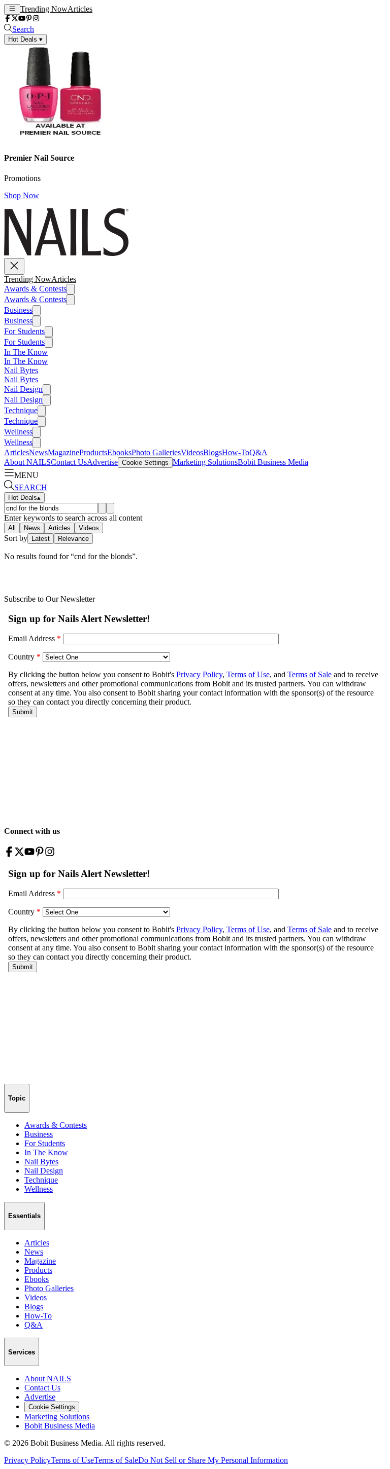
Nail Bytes (21, 370)
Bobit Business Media (273, 462)
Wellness (18, 431)
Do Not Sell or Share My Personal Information (213, 1460)
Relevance (73, 538)
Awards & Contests (35, 288)
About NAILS (27, 462)
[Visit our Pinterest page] (28, 19)
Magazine (63, 452)
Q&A (258, 452)
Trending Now (44, 9)
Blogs (212, 452)
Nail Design (23, 389)
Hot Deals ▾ (25, 39)
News (38, 452)
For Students (24, 331)
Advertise (102, 462)
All (12, 528)
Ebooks (119, 452)
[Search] (102, 508)
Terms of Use (72, 1460)
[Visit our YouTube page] (21, 19)
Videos (192, 452)
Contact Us (69, 462)
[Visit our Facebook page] (7, 19)
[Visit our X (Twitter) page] (14, 19)
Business (18, 310)
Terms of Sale (116, 1460)
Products (93, 452)
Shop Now (21, 195)
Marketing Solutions (205, 462)
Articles (80, 9)
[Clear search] (110, 508)
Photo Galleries (156, 452)
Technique (21, 410)
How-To (235, 452)
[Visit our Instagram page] (36, 19)
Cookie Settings (145, 462)
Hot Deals (24, 497)
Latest (40, 538)
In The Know (26, 352)
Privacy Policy (27, 1460)
